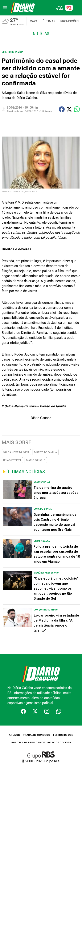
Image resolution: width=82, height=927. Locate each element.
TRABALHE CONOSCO (36, 734)
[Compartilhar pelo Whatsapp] (77, 109)
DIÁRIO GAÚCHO (35, 460)
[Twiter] (35, 711)
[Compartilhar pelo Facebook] (62, 109)
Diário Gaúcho (41, 418)
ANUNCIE (14, 734)
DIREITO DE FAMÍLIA (45, 452)
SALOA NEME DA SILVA (16, 452)
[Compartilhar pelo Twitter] (69, 109)
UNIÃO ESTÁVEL (12, 460)
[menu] (5, 7)
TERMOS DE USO (63, 734)
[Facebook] (23, 711)
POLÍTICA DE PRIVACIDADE (28, 742)
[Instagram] (46, 711)
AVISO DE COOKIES (59, 742)
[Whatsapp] (58, 711)
